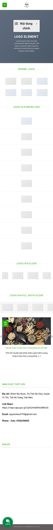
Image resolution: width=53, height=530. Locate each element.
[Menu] (4, 5)
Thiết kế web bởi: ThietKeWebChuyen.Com (26, 526)
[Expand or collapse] (36, 23)
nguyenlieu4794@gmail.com (23, 414)
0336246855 (22, 420)
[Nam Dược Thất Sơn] (27, 5)
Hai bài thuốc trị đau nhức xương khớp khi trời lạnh (26, 348)
